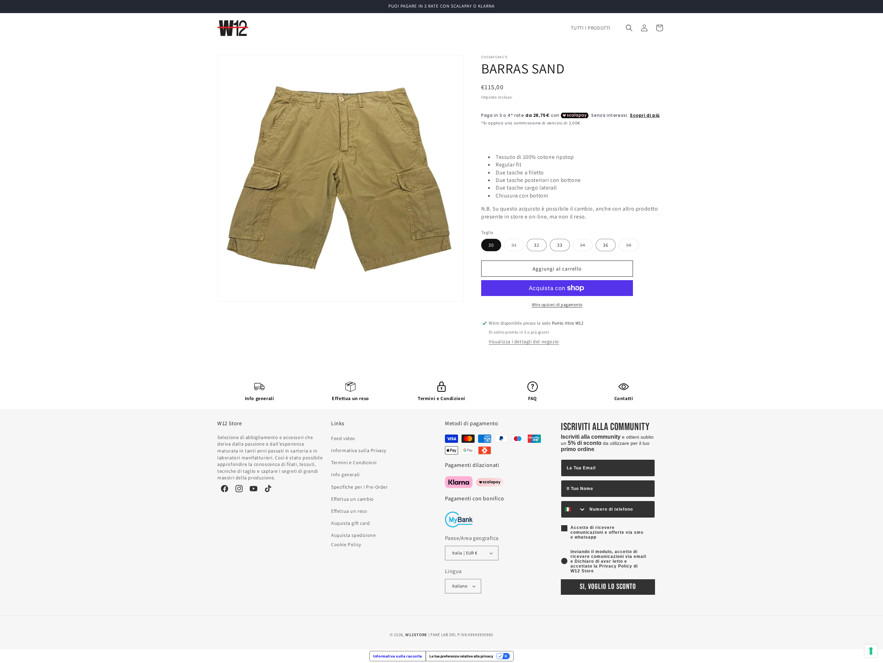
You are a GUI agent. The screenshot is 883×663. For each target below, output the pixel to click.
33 (560, 245)
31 (518, 246)
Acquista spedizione (353, 535)
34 (586, 246)
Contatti (623, 398)
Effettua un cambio (352, 499)
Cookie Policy (346, 544)
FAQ (532, 398)
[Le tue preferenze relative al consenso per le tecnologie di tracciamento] (870, 650)
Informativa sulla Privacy (358, 450)
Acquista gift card (350, 523)
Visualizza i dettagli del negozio (524, 341)
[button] (629, 27)
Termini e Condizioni (441, 398)
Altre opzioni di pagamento (557, 304)
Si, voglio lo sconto (608, 586)
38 (632, 246)
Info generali (259, 398)
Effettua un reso (350, 398)
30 (491, 245)
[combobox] (573, 509)
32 (536, 245)
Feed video (343, 438)
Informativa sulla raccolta (397, 656)
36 (605, 245)
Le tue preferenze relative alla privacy (461, 656)
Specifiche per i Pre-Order (359, 487)
